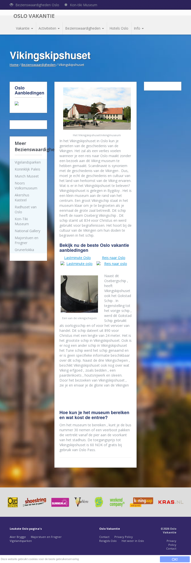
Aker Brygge (18, 537)
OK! (175, 559)
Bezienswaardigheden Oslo (36, 4)
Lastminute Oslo (77, 257)
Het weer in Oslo (133, 541)
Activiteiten (48, 28)
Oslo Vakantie (34, 15)
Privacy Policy (123, 537)
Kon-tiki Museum (83, 4)
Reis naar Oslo (113, 257)
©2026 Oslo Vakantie (168, 530)
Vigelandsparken (21, 541)
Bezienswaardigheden (83, 28)
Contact (104, 537)
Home (14, 64)
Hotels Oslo (118, 28)
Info (137, 28)
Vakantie (23, 28)
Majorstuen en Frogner (46, 537)
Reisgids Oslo (108, 541)
